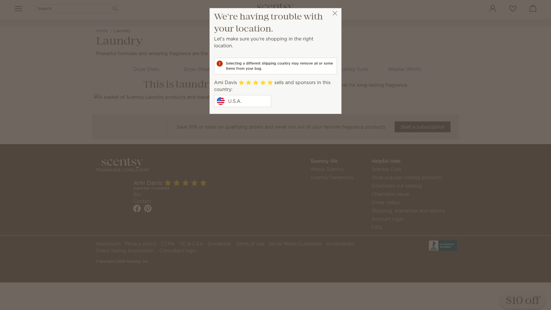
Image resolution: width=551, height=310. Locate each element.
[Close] (335, 13)
